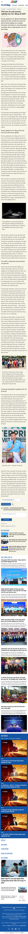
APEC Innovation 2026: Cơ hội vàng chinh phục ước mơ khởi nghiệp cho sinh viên (13, 620)
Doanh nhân (21, 5)
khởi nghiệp (6, 507)
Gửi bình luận (6, 519)
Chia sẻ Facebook (6, 504)
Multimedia (4, 736)
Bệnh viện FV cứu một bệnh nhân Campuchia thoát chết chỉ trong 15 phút (13, 881)
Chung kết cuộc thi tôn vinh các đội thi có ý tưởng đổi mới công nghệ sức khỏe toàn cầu (14, 649)
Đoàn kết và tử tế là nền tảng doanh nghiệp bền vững (12, 761)
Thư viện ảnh (12, 738)
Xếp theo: (3, 526)
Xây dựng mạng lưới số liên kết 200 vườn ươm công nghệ (13, 707)
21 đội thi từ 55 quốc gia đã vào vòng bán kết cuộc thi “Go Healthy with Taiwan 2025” (13, 678)
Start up (19, 9)
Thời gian (7, 526)
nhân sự (24, 509)
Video (2, 738)
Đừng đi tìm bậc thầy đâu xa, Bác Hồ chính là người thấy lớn (12, 810)
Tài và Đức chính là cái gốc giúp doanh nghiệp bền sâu (13, 835)
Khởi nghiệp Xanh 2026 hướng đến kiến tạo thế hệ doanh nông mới (18, 540)
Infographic (18, 738)
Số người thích (12, 526)
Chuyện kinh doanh (11, 9)
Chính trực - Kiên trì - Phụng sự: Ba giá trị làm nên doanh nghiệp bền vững (14, 786)
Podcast (6, 738)
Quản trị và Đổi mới (6, 853)
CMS (12, 932)
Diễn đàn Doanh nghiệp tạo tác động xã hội (12, 509)
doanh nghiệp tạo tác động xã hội (16, 507)
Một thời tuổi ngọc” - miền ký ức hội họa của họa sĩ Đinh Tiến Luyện (9, 897)
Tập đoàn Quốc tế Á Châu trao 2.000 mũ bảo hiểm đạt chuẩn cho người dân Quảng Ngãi (8, 889)
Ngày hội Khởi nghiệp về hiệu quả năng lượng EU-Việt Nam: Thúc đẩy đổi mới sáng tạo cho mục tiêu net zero (17, 549)
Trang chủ (3, 9)
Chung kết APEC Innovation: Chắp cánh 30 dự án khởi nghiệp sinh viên (17, 534)
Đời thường (4, 858)
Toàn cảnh (14, 5)
